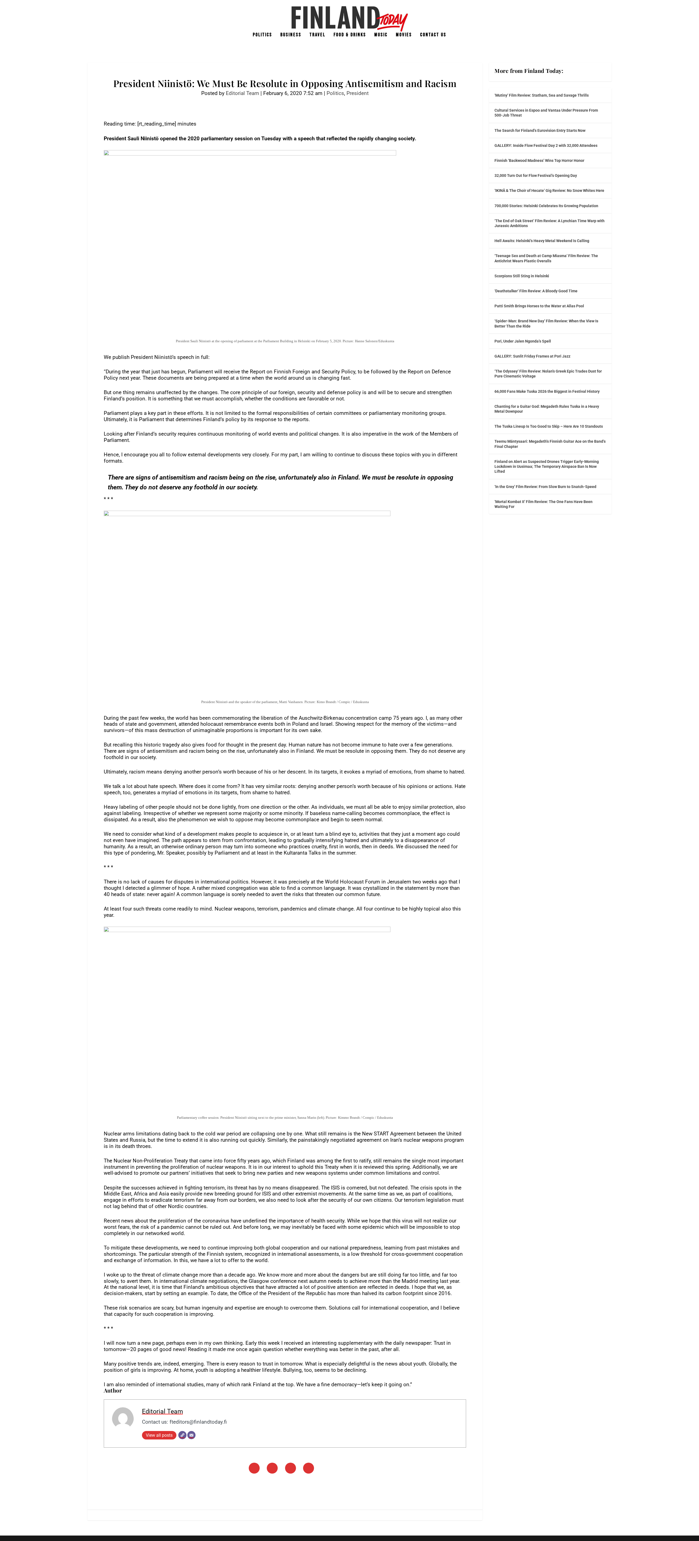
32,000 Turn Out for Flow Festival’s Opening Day (535, 175)
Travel (317, 35)
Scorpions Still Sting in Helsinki (521, 276)
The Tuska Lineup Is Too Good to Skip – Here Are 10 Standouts (548, 426)
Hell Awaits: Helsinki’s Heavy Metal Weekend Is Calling (541, 241)
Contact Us (433, 35)
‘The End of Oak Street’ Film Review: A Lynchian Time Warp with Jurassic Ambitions (549, 223)
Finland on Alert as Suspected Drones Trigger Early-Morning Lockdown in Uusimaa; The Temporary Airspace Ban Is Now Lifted (546, 466)
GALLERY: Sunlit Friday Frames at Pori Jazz (532, 356)
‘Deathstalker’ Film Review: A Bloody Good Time (535, 291)
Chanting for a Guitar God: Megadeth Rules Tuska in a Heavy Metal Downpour (546, 408)
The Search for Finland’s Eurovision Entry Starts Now (539, 130)
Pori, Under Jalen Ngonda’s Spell (522, 341)
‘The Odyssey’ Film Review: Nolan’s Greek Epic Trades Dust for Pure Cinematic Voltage (548, 373)
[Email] (191, 1435)
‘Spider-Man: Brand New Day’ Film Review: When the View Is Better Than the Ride (546, 323)
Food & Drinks (350, 35)
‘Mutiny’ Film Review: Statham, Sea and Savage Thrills (541, 95)
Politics (262, 35)
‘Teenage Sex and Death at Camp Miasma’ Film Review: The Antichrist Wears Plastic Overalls (546, 258)
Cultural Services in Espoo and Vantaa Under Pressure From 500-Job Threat (546, 112)
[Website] (182, 1435)
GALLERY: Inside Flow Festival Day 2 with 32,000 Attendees (545, 145)
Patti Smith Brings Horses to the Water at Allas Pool (539, 306)
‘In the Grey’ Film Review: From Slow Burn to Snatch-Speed (545, 486)
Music (381, 35)
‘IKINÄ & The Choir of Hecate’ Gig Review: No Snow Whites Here (549, 190)
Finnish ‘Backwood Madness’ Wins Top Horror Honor (539, 160)
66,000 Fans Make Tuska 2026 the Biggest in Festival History (547, 391)
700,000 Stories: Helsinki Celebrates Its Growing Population (546, 206)
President (357, 93)
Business (290, 35)
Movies (404, 35)
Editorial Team (242, 93)
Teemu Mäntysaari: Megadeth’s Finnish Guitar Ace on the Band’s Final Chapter (550, 443)
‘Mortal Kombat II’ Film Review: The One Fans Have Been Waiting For (543, 504)
